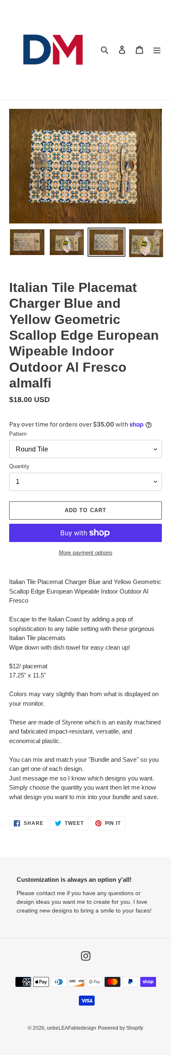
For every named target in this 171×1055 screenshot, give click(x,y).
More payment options (85, 553)
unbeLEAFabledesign (71, 1028)
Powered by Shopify (120, 1028)
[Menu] (157, 50)
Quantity (19, 466)
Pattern (18, 434)
